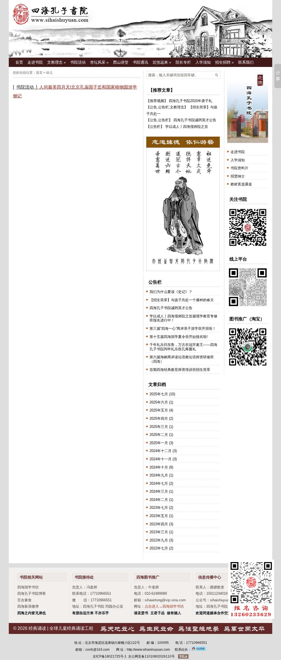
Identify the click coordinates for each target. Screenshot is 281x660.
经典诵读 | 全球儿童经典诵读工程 (61, 628)
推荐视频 (157, 101)
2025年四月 (159, 418)
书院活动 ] (26, 87)
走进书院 (35, 62)
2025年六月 (159, 402)
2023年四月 (159, 524)
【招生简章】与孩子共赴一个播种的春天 (182, 300)
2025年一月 (159, 443)
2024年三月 (159, 491)
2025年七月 (159, 394)
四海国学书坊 (28, 587)
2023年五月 (159, 516)
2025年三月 (159, 427)
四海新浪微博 (28, 606)
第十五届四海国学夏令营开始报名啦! (179, 337)
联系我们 (246, 62)
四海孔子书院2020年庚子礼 (190, 101)
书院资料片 (239, 168)
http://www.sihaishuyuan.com (148, 649)
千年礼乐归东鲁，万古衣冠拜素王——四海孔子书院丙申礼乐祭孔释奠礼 (183, 347)
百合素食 (24, 600)
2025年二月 (159, 435)
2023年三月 (159, 532)
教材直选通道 (241, 184)
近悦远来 (162, 62)
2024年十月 (159, 467)
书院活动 (78, 62)
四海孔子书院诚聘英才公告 (194, 120)
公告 (153, 107)
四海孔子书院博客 (31, 593)
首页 (19, 62)
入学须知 (203, 62)
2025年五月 (159, 410)
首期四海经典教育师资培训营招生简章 (180, 370)
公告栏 (163, 107)
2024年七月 (159, 483)
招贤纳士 (238, 176)
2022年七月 (159, 548)
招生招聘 (224, 62)
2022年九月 (159, 540)
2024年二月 (159, 500)
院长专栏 (183, 62)
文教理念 (56, 62)
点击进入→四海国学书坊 (164, 606)
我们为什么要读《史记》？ (171, 292)
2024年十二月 (161, 451)
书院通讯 (140, 62)
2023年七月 (159, 508)
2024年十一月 (161, 459)
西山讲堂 (120, 62)
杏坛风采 (99, 62)
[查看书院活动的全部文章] (38, 87)
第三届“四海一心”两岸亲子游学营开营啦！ (183, 328)
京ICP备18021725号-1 (110, 656)
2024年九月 (159, 475)
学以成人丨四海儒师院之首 (186, 127)
